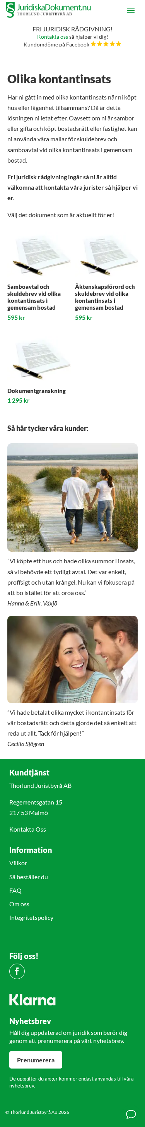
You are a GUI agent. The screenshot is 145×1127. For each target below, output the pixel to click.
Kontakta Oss (27, 829)
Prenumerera (36, 1060)
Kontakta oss (52, 36)
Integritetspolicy (31, 917)
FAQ (15, 890)
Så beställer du (28, 876)
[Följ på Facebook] (17, 971)
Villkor (18, 862)
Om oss (19, 903)
